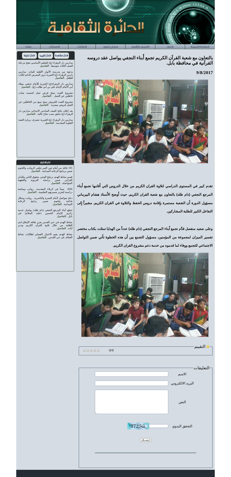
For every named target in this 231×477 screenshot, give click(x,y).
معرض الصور (110, 46)
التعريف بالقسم (140, 46)
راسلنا (28, 46)
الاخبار (170, 46)
